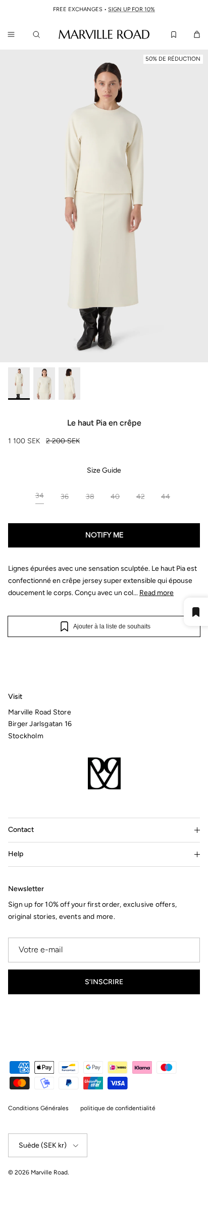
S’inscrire (104, 982)
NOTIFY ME (104, 535)
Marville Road (49, 1172)
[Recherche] (38, 34)
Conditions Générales (38, 1108)
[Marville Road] (104, 34)
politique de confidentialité (117, 1108)
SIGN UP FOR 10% (131, 9)
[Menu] (11, 34)
